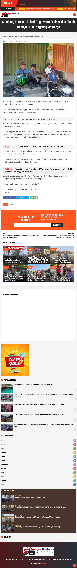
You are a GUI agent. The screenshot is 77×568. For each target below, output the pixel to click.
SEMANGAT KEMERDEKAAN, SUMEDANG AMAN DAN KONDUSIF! (39, 147)
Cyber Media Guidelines (39, 559)
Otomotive (3, 481)
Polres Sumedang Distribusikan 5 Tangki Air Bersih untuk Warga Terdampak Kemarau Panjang (37, 278)
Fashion (3, 460)
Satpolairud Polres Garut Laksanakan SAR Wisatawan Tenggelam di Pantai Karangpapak (61, 260)
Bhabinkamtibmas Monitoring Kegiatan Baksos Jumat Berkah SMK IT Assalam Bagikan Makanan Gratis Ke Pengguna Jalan (44, 425)
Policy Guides (52, 559)
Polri (12, 205)
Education (3, 452)
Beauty (2, 440)
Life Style (3, 468)
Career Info (68, 559)
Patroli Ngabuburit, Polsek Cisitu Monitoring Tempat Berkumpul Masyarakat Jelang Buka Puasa (38, 414)
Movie (2, 472)
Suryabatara (43, 564)
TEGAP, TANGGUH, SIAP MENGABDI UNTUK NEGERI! (35, 119)
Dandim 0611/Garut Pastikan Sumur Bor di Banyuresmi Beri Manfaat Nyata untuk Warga (14, 278)
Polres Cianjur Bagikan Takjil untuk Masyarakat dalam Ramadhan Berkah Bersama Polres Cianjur (39, 404)
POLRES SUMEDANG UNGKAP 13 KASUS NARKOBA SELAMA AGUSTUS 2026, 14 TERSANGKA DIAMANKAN (38, 260)
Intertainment (4, 464)
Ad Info (29, 559)
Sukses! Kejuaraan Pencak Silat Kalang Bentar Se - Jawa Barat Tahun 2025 (33, 384)
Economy (3, 448)
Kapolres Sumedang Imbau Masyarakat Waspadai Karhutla (38, 9)
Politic (2, 485)
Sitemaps (8, 559)
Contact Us (22, 559)
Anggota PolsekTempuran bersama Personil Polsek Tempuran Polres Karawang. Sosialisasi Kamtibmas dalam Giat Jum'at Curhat (43, 395)
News (2, 476)
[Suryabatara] (38, 555)
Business (3, 444)
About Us (14, 559)
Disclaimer (60, 559)
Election (3, 456)
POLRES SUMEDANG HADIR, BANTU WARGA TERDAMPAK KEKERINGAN (61, 279)
